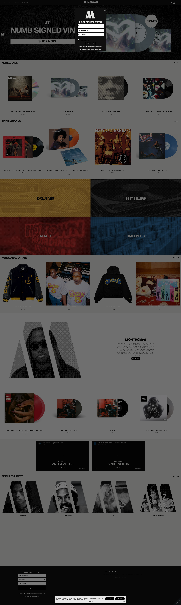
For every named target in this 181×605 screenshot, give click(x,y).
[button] (105, 10)
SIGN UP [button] (90, 43)
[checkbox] (91, 40)
